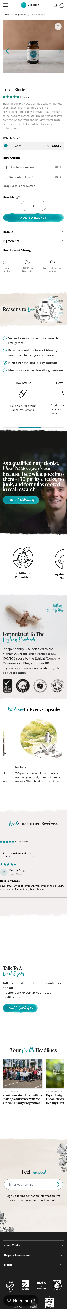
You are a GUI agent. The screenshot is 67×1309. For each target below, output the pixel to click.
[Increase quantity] (42, 206)
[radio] (6, 167)
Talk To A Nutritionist (21, 500)
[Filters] (3, 853)
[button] (61, 5)
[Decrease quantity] (25, 206)
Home (6, 14)
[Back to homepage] (31, 5)
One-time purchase (22, 167)
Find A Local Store (20, 1008)
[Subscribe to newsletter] (57, 1184)
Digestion (20, 14)
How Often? (11, 157)
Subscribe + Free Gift (23, 177)
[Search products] (55, 5)
